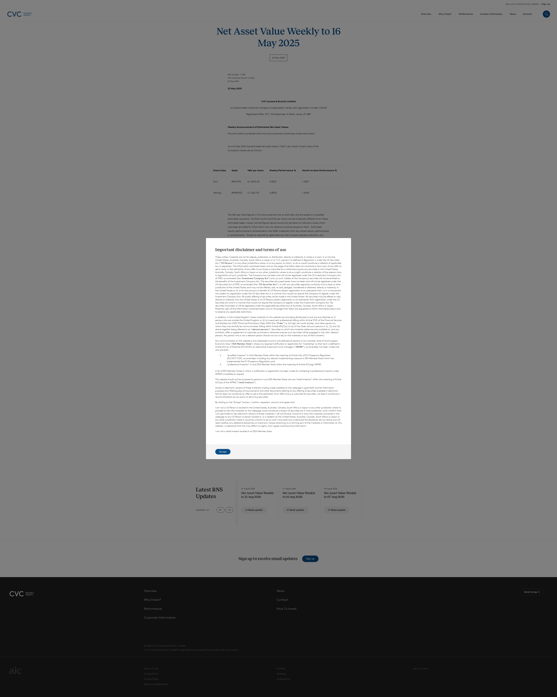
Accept (222, 451)
